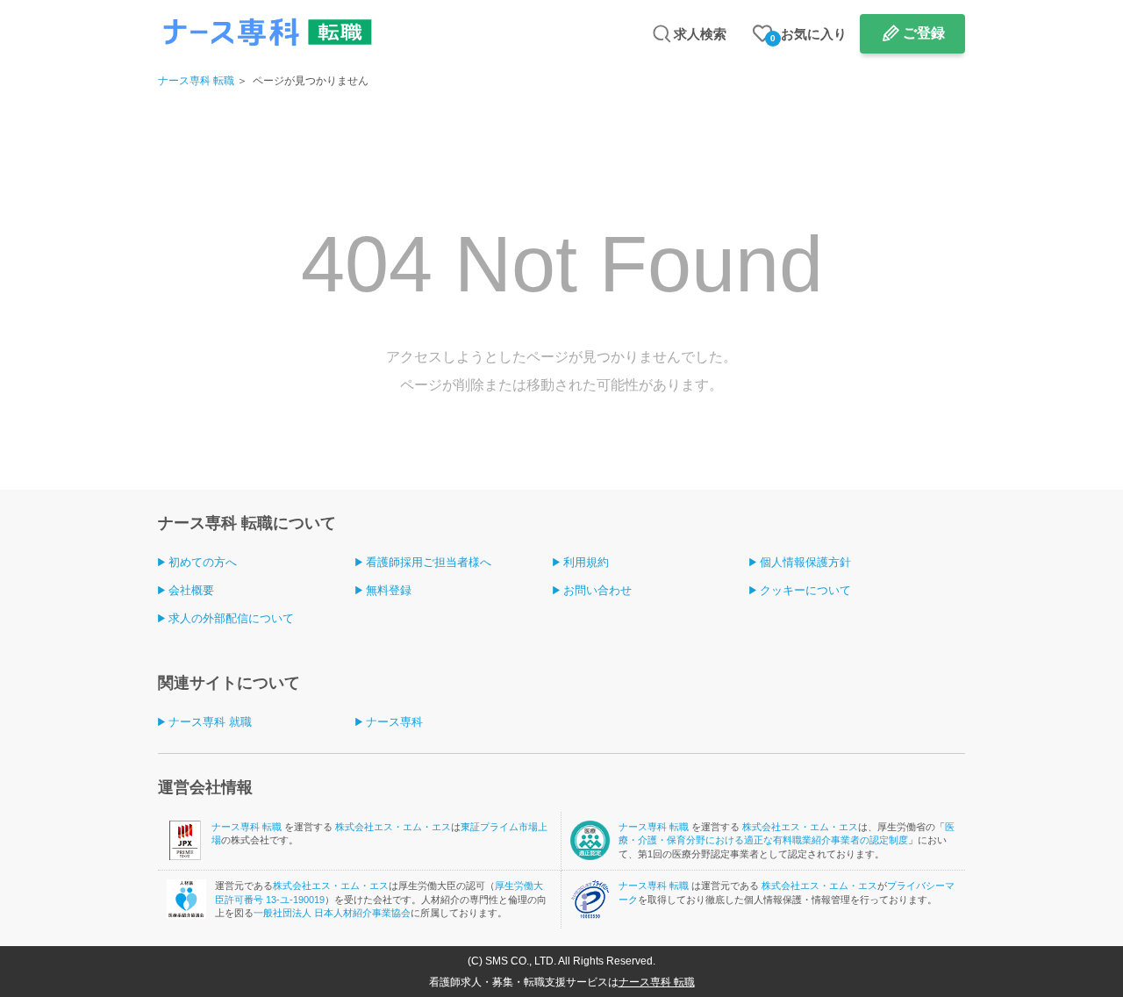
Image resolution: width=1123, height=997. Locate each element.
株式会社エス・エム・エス (393, 826)
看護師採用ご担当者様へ (428, 562)
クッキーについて (805, 590)
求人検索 (700, 33)
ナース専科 (394, 721)
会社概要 (191, 590)
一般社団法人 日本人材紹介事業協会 (332, 912)
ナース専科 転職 (196, 81)
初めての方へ (202, 562)
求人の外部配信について (231, 618)
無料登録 (388, 590)
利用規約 (586, 562)
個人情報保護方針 (805, 562)
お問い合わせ (597, 590)
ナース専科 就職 (210, 721)
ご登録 (924, 32)
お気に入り (808, 34)
